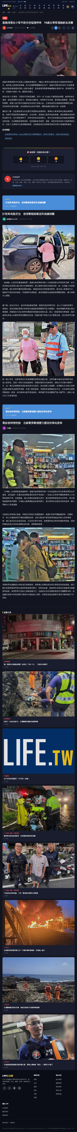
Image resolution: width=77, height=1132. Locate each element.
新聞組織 (58, 1094)
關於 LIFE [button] (5, 1104)
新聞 (25, 7)
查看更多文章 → (18, 185)
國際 (58, 7)
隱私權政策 (5, 1122)
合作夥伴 (5, 1108)
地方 (53, 7)
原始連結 (8, 138)
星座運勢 (58, 1086)
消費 (44, 7)
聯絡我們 (72, 1)
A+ (59, 28)
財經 (39, 7)
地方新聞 (58, 1079)
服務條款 (12, 1122)
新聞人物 (58, 1090)
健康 (34, 7)
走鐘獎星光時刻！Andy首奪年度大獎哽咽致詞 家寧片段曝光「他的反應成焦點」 (37, 134)
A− (52, 28)
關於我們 (64, 1)
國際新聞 (58, 1083)
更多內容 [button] (58, 1075)
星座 (63, 7)
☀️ (68, 7)
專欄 (49, 7)
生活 (30, 7)
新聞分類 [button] (36, 1075)
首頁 (20, 7)
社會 (14, 12)
